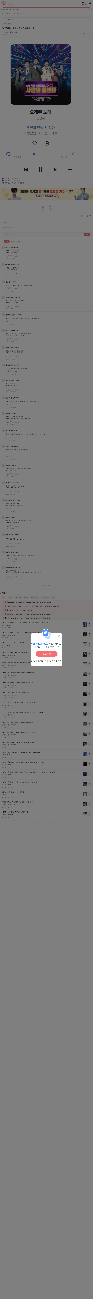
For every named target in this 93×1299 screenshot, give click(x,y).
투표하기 (46, 653)
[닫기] (59, 635)
